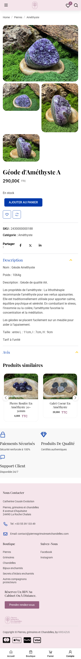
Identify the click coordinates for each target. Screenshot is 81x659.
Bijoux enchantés (13, 568)
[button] (5, 398)
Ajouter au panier (23, 202)
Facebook (46, 551)
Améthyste (33, 17)
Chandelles (9, 562)
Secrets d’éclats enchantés (18, 573)
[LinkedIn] (40, 245)
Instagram (46, 557)
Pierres (18, 17)
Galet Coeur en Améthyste (60, 405)
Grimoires (8, 557)
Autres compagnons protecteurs (15, 581)
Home (6, 17)
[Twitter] (30, 245)
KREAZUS (64, 632)
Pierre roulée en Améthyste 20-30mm (21, 407)
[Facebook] (20, 245)
